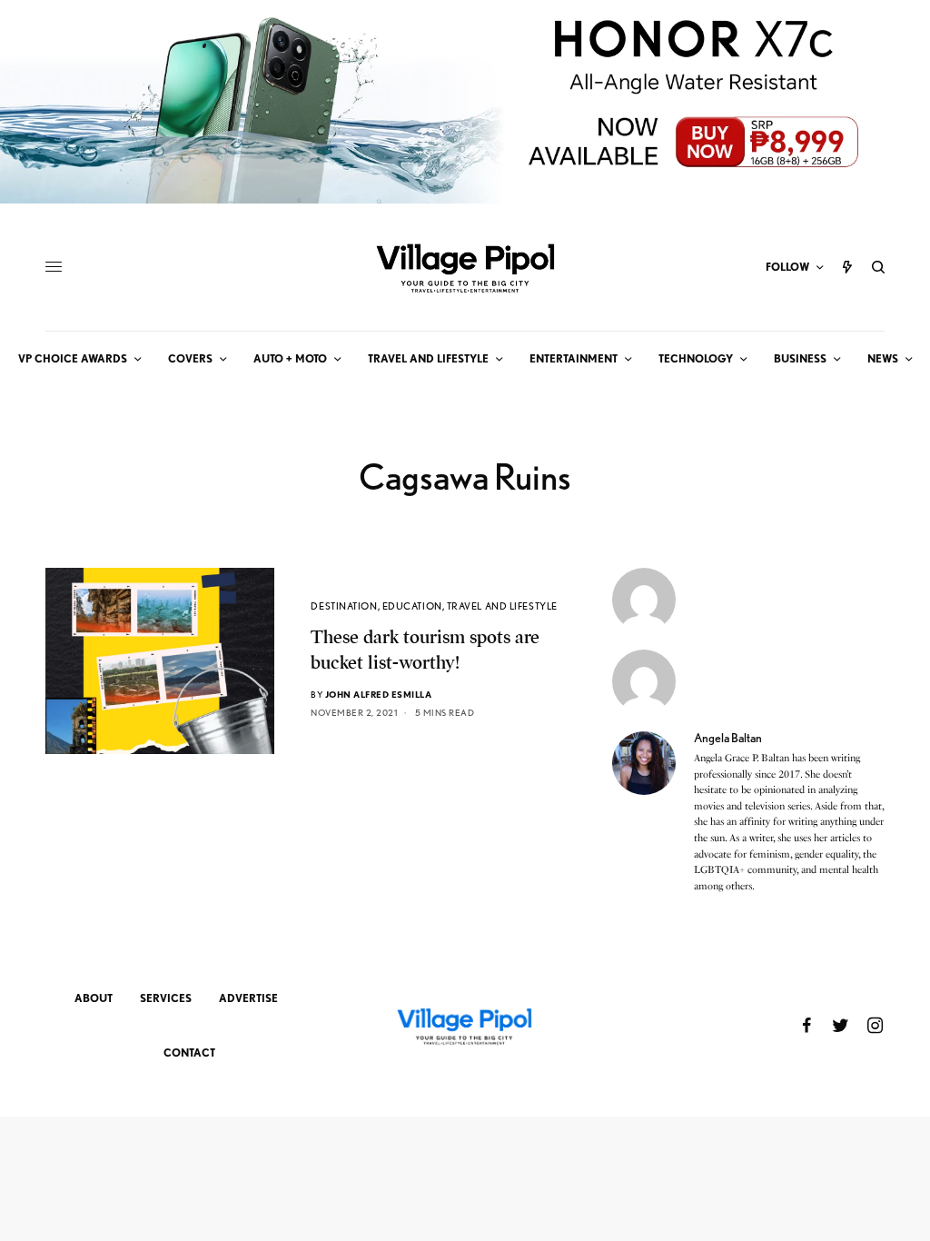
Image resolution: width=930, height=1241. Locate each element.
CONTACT (189, 1052)
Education (412, 606)
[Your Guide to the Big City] (465, 267)
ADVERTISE (248, 998)
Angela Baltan (728, 737)
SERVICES (166, 998)
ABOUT (93, 998)
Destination (344, 606)
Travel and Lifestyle (502, 606)
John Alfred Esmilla (378, 694)
